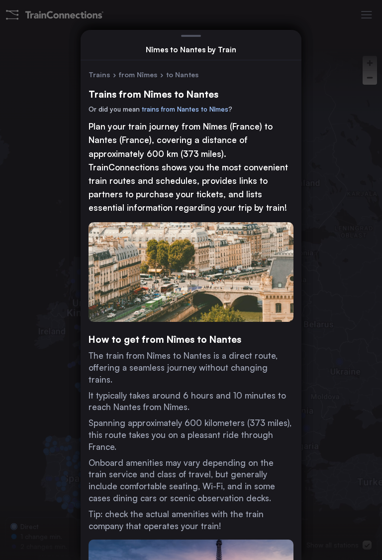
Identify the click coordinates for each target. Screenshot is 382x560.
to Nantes (182, 74)
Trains (99, 74)
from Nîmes (138, 74)
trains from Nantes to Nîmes (185, 109)
